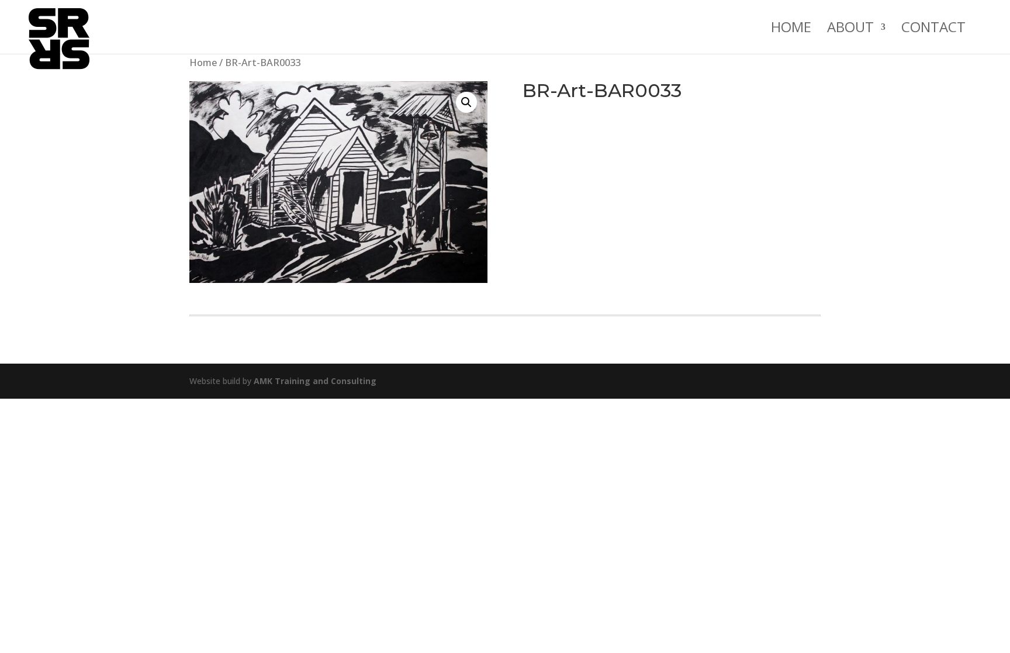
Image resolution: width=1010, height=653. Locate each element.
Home (791, 29)
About (850, 29)
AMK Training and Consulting (315, 380)
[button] (466, 102)
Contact (933, 29)
